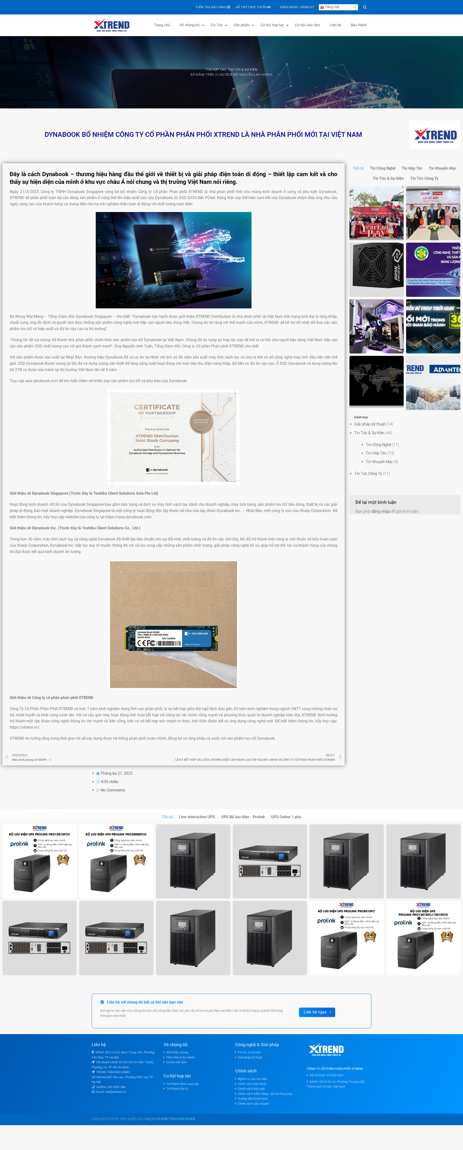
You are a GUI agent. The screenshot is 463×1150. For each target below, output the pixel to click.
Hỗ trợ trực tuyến (252, 7)
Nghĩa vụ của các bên (251, 1079)
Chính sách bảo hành (251, 1084)
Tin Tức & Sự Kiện (242, 69)
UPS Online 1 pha (286, 817)
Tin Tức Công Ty (424, 178)
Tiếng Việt (331, 7)
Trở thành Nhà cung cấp (182, 1084)
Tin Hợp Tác (216, 69)
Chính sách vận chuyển (252, 1103)
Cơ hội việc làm (176, 1062)
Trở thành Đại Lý (176, 1088)
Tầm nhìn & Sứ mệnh (180, 1057)
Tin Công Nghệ (382, 168)
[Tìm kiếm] (365, 7)
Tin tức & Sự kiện (248, 1052)
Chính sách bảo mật (250, 1088)
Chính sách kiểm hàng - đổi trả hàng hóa (264, 1094)
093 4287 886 (116, 1087)
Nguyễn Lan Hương (255, 74)
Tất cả (358, 168)
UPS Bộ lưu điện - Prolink (243, 817)
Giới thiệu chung (176, 1052)
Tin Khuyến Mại (442, 168)
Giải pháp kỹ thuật (369, 424)
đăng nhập (381, 511)
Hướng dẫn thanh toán (252, 1098)
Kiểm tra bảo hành (211, 7)
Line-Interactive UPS (197, 817)
